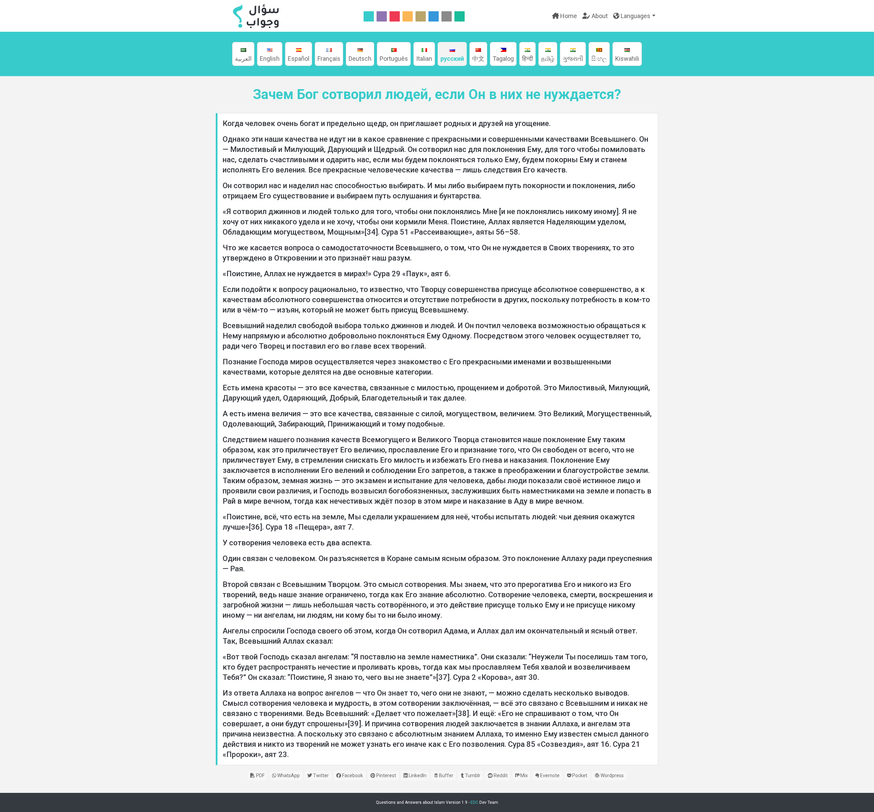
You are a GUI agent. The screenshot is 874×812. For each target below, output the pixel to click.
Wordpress (612, 775)
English (270, 58)
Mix (523, 775)
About (599, 15)
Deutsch (360, 58)
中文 (478, 58)
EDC (474, 802)
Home (568, 15)
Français (329, 58)
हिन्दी (527, 58)
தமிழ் (547, 58)
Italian (424, 58)
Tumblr (472, 775)
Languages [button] (634, 15)
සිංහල (599, 58)
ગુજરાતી (573, 58)
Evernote (549, 775)
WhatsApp (288, 775)
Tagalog (503, 58)
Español (298, 58)
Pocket (579, 775)
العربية (243, 58)
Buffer (445, 775)
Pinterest (385, 775)
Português (394, 58)
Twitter (320, 775)
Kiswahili (627, 58)
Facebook (352, 775)
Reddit (500, 775)
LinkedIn (417, 775)
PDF (260, 775)
